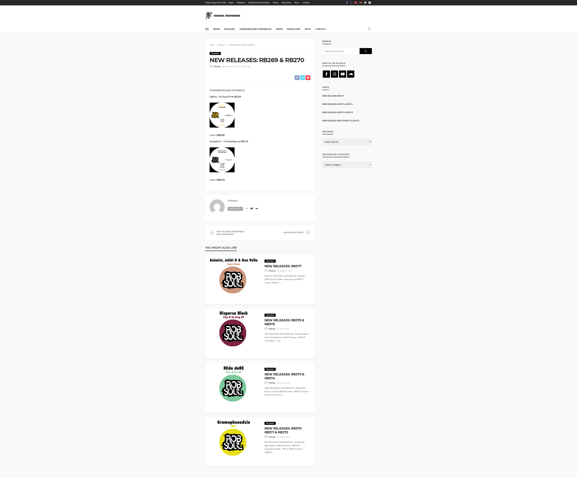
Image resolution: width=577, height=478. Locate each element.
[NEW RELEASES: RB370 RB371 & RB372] (232, 442)
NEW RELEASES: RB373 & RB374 (284, 376)
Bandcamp (286, 2)
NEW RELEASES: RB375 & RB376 (284, 322)
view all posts (235, 209)
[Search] (369, 29)
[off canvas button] (207, 29)
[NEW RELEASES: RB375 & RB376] (232, 334)
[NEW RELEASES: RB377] (232, 279)
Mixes (275, 2)
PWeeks (217, 66)
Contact (306, 2)
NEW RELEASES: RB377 (282, 266)
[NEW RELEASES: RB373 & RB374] (232, 388)
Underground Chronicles (259, 2)
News (231, 2)
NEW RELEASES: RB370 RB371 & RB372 (282, 430)
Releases (241, 2)
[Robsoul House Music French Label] (223, 15)
